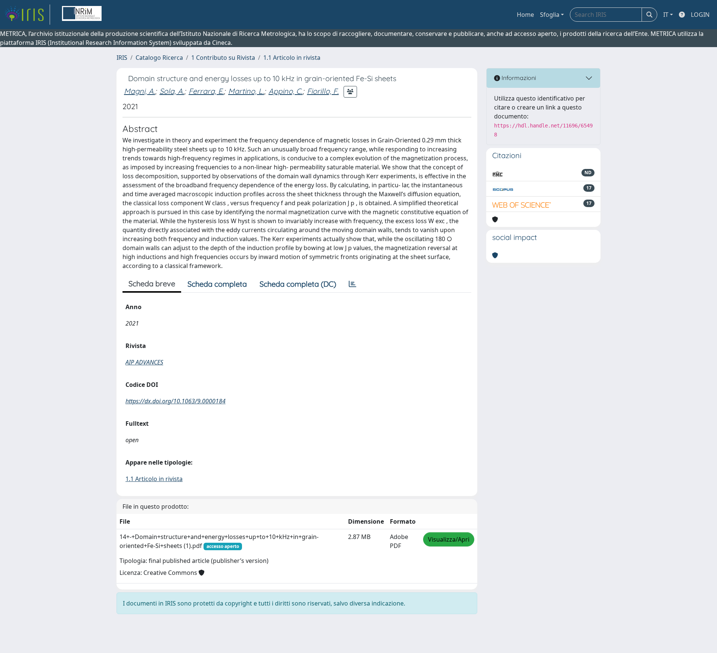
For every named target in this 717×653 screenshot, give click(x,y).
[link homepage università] (82, 14)
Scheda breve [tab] (151, 283)
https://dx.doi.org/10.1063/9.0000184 (175, 401)
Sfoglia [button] (549, 14)
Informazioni (518, 77)
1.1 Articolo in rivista (291, 57)
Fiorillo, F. (323, 91)
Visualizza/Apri (448, 539)
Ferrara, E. (206, 91)
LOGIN (700, 14)
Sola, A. (171, 91)
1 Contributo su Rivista (223, 57)
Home (525, 14)
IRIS (122, 57)
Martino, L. (246, 91)
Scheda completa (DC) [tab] (298, 284)
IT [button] (665, 14)
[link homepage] (27, 14)
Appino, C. (285, 91)
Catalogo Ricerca (159, 57)
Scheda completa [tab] (217, 284)
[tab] (352, 284)
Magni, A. (139, 91)
